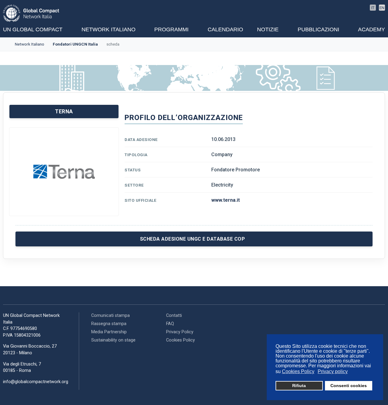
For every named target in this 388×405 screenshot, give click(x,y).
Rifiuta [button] (299, 385)
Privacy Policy (179, 332)
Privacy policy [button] (333, 371)
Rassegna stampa (108, 323)
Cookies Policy (180, 340)
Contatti (174, 315)
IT (372, 7)
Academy (371, 29)
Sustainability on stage (113, 340)
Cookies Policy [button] (298, 371)
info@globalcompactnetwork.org (35, 381)
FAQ (170, 323)
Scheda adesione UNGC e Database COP (192, 239)
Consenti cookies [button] (348, 385)
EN (382, 7)
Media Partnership (109, 332)
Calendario (225, 29)
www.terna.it (225, 200)
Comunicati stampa (110, 315)
